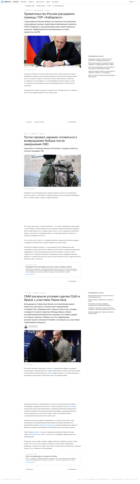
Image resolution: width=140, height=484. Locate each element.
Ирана (50, 373)
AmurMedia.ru (34, 133)
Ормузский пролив (34, 434)
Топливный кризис (59, 5)
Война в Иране (41, 5)
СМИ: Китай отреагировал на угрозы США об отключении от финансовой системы (101, 67)
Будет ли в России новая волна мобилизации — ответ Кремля (102, 76)
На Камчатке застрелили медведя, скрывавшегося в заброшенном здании (99, 304)
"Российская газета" (38, 10)
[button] (52, 52)
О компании (6, 479)
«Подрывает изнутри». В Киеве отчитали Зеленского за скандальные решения (100, 59)
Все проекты (18, 479)
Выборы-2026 (30, 5)
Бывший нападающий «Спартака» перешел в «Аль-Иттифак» (101, 312)
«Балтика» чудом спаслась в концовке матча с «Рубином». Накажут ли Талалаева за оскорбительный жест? (101, 71)
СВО (49, 5)
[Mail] (2, 1)
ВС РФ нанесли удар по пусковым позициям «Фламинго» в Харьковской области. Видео (101, 63)
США (69, 406)
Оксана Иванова (32, 326)
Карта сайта (134, 479)
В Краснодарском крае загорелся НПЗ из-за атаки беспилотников (101, 296)
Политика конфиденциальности (103, 479)
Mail (2, 479)
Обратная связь (127, 479)
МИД (58, 413)
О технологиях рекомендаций (89, 479)
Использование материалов (117, 479)
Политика (47, 10)
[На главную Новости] (7, 1)
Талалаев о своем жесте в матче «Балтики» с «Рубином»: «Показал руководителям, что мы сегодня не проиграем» (101, 308)
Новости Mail (36, 292)
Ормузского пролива (46, 425)
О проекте (79, 479)
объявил (36, 432)
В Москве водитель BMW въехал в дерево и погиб (100, 300)
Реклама (12, 479)
